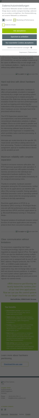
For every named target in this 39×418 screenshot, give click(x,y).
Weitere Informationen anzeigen (18, 47)
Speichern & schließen (19, 37)
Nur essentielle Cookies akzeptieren (19, 43)
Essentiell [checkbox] (8, 20)
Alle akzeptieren (19, 31)
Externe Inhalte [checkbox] (10, 25)
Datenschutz (32, 52)
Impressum (23, 52)
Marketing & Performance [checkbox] (25, 20)
